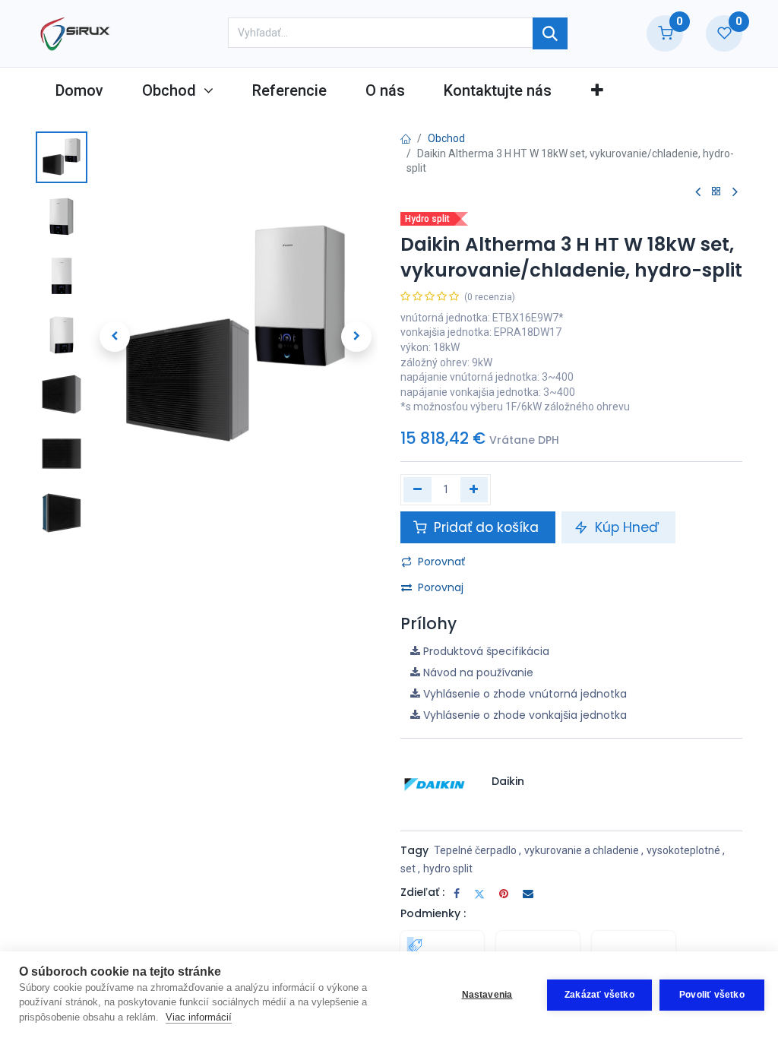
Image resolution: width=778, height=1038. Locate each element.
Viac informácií (199, 1017)
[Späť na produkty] (716, 192)
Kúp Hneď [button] (627, 527)
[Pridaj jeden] (474, 489)
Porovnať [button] (441, 561)
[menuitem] (79, 90)
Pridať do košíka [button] (486, 527)
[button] (596, 90)
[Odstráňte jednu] (417, 489)
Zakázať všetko (599, 994)
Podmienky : (433, 913)
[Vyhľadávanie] (550, 33)
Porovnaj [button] (440, 587)
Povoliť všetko (712, 994)
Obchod (446, 138)
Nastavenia (487, 994)
